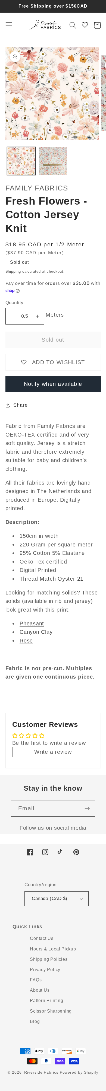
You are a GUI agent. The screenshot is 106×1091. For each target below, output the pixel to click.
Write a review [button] (53, 752)
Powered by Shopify (79, 1072)
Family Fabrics (36, 188)
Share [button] (20, 405)
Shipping (13, 271)
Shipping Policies (48, 959)
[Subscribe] (87, 808)
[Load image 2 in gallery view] (53, 161)
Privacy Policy (45, 969)
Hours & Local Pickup (53, 949)
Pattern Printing (46, 1000)
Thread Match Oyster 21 (51, 579)
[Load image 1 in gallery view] (21, 161)
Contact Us (42, 938)
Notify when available (53, 384)
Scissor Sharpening (51, 1011)
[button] (9, 25)
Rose (26, 641)
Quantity (14, 302)
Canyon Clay (36, 632)
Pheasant (32, 623)
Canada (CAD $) (49, 898)
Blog (35, 1021)
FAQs (36, 980)
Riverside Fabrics (41, 1072)
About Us (39, 990)
